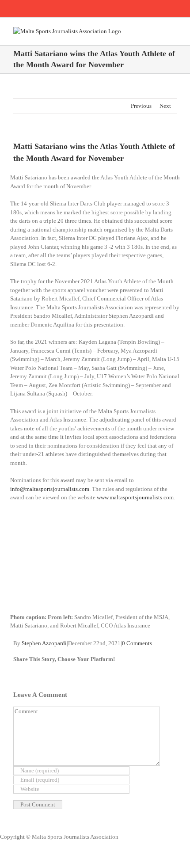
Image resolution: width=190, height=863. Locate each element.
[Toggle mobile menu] (173, 31)
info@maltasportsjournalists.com (49, 489)
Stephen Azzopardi (44, 643)
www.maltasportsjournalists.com (135, 497)
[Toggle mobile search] (157, 31)
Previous (141, 106)
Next (165, 106)
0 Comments (137, 643)
